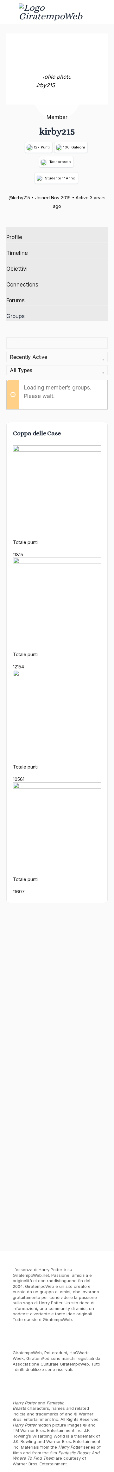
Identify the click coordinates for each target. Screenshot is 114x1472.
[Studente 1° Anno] (39, 177)
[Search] (102, 12)
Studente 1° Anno (60, 178)
